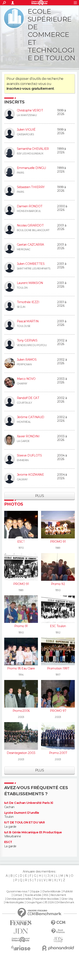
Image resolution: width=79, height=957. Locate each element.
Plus (39, 496)
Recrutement (58, 895)
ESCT (21, 541)
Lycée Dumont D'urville (21, 813)
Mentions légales (14, 902)
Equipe (35, 891)
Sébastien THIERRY (30, 187)
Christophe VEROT (30, 110)
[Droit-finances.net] (58, 931)
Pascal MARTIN (28, 321)
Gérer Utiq (67, 898)
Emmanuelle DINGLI (31, 168)
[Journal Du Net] (21, 931)
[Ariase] (21, 948)
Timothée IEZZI (28, 302)
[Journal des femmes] (21, 922)
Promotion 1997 (58, 668)
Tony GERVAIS (27, 340)
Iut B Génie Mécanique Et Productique (33, 832)
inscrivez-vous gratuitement (30, 89)
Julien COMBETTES (30, 264)
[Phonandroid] (58, 948)
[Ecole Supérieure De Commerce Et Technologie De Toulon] (13, 18)
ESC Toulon (58, 626)
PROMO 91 (58, 541)
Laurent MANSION (30, 283)
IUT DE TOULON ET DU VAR (24, 822)
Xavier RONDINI (28, 436)
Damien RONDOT (30, 206)
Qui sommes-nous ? (17, 891)
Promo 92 (58, 584)
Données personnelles (19, 898)
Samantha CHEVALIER (33, 149)
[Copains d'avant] (21, 939)
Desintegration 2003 (21, 753)
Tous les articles (33, 895)
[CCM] (58, 922)
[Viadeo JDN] (58, 939)
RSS (46, 895)
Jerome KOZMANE (30, 474)
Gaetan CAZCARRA (30, 244)
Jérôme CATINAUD (30, 417)
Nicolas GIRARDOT (30, 225)
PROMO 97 (58, 711)
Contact (17, 895)
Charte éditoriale (51, 891)
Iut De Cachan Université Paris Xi (28, 803)
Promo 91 (21, 626)
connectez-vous (33, 84)
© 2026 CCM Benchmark (59, 902)
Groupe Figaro (34, 902)
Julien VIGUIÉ (26, 129)
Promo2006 (21, 711)
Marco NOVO (26, 379)
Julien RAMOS (26, 359)
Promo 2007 (58, 753)
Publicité (68, 891)
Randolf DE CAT (28, 398)
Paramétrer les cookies (46, 898)
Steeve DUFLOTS (29, 455)
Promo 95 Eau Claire (21, 668)
